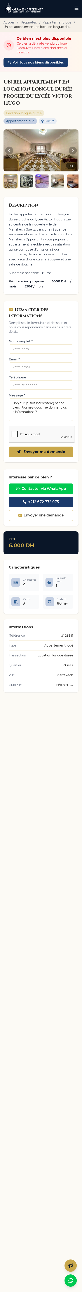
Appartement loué (57, 22)
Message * (17, 395)
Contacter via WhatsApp (43, 489)
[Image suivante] (73, 150)
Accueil (8, 22)
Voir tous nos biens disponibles (38, 62)
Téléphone (17, 377)
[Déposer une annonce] (71, 1265)
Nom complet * (21, 341)
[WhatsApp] (71, 1280)
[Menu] (77, 8)
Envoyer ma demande (43, 452)
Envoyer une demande (44, 515)
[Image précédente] (9, 150)
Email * (14, 359)
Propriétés (29, 22)
